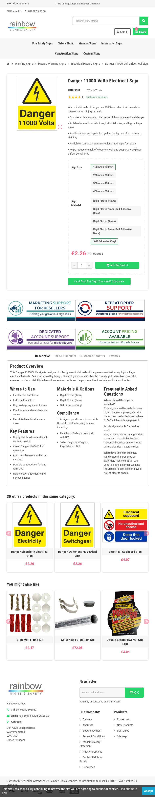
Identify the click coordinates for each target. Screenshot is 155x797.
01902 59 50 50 (35, 11)
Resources (88, 767)
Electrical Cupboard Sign (125, 551)
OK (136, 693)
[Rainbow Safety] (22, 25)
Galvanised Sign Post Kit (77, 639)
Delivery (87, 719)
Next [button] (146, 533)
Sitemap (121, 736)
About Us (87, 724)
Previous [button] (8, 533)
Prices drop (123, 719)
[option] (30, 537)
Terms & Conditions (93, 736)
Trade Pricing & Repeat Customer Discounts (77, 3)
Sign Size (76, 167)
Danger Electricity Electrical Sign (29, 553)
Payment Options (92, 751)
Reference (74, 89)
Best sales (122, 730)
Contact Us (16, 11)
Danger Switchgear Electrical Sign (77, 553)
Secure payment (91, 730)
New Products (124, 724)
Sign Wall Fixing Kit (30, 639)
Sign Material (76, 203)
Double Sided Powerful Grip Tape (125, 641)
